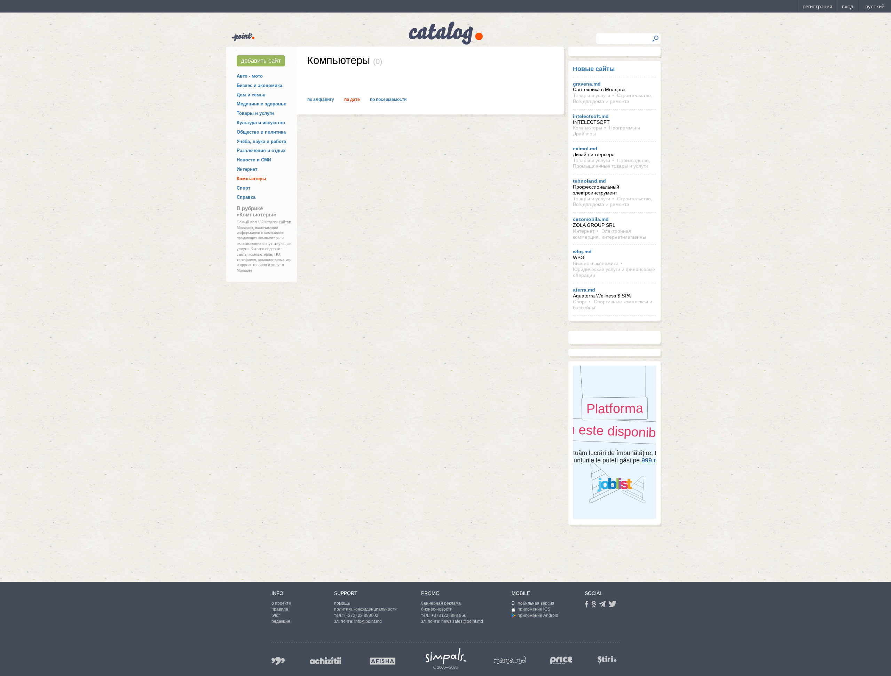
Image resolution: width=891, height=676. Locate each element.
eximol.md (585, 148)
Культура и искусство (261, 122)
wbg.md (582, 251)
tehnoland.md (589, 181)
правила (279, 609)
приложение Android (538, 615)
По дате (352, 99)
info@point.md (368, 621)
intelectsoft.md (591, 116)
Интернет (247, 169)
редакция (280, 621)
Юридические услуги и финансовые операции (614, 272)
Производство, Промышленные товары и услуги (611, 163)
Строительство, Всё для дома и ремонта (612, 98)
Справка (246, 197)
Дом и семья (251, 94)
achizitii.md (325, 661)
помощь (342, 603)
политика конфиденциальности (365, 609)
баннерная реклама (441, 603)
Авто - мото (250, 76)
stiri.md (607, 659)
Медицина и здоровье (261, 103)
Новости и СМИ (254, 159)
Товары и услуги (255, 113)
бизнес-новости (436, 609)
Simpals (446, 656)
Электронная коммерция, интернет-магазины (609, 234)
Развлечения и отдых (261, 150)
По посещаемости (388, 99)
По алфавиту (320, 99)
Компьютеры (251, 178)
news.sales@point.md (462, 621)
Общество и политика (261, 132)
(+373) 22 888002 (361, 615)
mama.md (510, 660)
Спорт (243, 188)
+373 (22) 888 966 (448, 615)
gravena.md (587, 84)
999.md (278, 661)
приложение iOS (534, 609)
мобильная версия (536, 603)
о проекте (281, 603)
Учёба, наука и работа (261, 141)
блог (275, 615)
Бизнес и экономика (259, 85)
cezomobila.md (591, 219)
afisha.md (382, 661)
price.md (561, 661)
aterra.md (584, 290)
